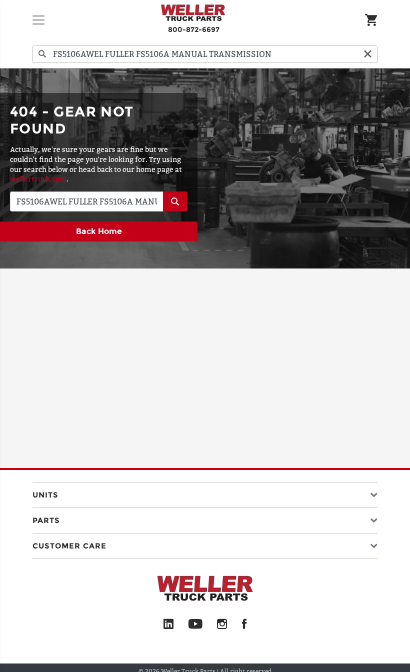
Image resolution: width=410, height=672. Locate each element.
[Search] (42, 54)
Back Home (99, 231)
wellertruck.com (38, 178)
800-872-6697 (194, 29)
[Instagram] (222, 624)
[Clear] (368, 54)
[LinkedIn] (169, 624)
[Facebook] (244, 624)
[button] (205, 493)
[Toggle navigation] (38, 20)
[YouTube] (195, 624)
